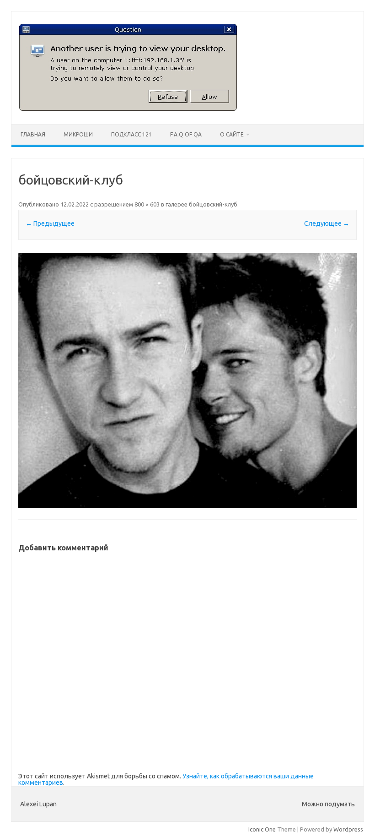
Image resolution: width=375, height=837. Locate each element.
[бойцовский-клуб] (187, 380)
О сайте (232, 134)
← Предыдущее (50, 223)
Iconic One (262, 829)
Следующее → (326, 223)
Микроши (78, 134)
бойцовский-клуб (213, 204)
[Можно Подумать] (128, 108)
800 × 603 (147, 204)
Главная (33, 134)
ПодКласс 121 (131, 134)
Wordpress (348, 829)
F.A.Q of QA (186, 134)
